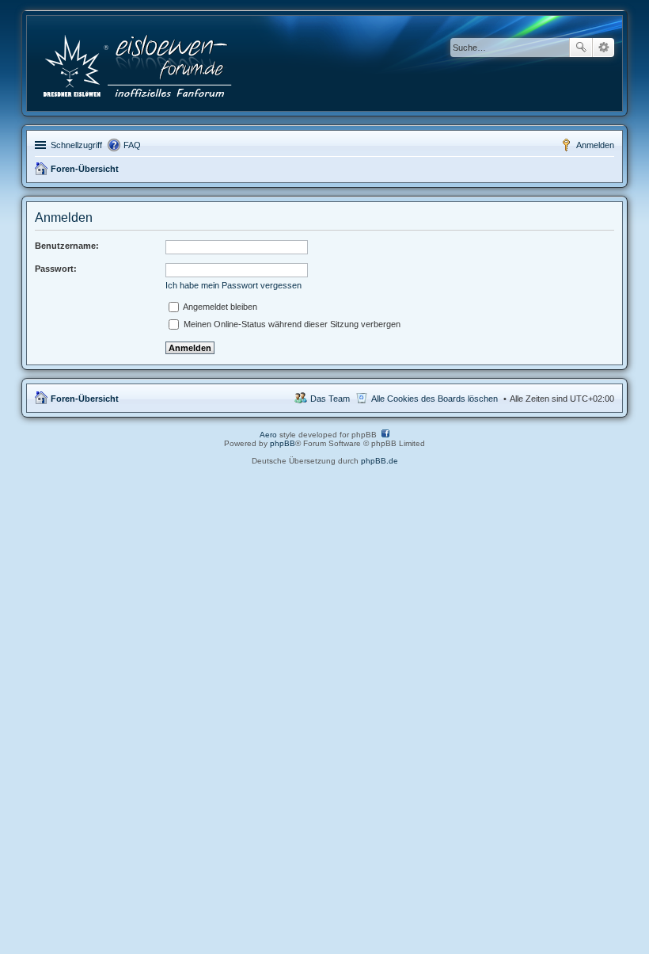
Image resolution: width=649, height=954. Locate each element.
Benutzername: (67, 245)
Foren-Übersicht (85, 169)
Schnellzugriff (76, 145)
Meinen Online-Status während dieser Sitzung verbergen (290, 324)
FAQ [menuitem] (132, 145)
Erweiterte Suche (603, 47)
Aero (268, 434)
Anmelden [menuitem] (595, 145)
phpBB (282, 443)
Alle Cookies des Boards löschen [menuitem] (434, 398)
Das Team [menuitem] (330, 398)
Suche (581, 47)
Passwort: (56, 268)
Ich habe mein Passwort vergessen (233, 285)
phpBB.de (379, 460)
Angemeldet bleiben (219, 306)
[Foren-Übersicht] (139, 63)
